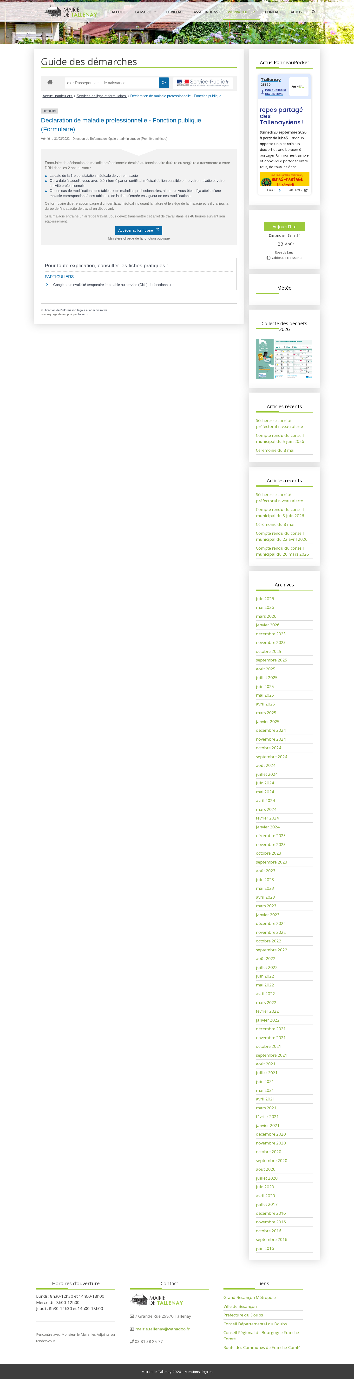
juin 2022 (265, 976)
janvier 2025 (268, 721)
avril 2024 (265, 800)
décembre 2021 (271, 1028)
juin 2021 (265, 1081)
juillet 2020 (267, 1178)
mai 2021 (265, 1090)
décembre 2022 (271, 923)
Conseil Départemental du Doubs (255, 1324)
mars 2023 (266, 906)
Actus (296, 12)
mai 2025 (265, 695)
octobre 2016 (268, 1230)
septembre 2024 (271, 756)
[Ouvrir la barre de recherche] (314, 12)
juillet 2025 (267, 677)
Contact (273, 12)
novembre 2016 (271, 1222)
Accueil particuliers (58, 96)
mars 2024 (266, 809)
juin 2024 (265, 783)
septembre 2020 (271, 1160)
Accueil (118, 12)
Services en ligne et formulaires (102, 96)
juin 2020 (265, 1186)
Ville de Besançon (240, 1306)
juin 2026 (265, 598)
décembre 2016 (271, 1213)
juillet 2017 (267, 1204)
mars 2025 (266, 712)
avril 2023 (265, 897)
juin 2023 (265, 879)
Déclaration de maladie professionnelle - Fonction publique (175, 96)
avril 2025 (265, 704)
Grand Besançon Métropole (249, 1297)
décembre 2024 (271, 730)
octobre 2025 (268, 651)
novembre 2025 (271, 642)
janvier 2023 (268, 914)
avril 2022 (265, 993)
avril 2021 (265, 1099)
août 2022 (265, 958)
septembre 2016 (271, 1239)
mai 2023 (265, 888)
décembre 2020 (271, 1134)
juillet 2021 (267, 1072)
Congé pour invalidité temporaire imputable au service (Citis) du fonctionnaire (113, 285)
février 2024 (267, 818)
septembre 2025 (271, 660)
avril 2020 (265, 1195)
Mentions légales (198, 1371)
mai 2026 (265, 607)
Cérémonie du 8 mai (275, 450)
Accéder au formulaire (137, 230)
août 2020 (265, 1169)
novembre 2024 (271, 739)
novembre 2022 (271, 932)
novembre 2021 (271, 1037)
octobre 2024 (268, 747)
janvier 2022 (268, 1020)
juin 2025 (265, 686)
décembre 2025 (271, 633)
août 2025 (265, 669)
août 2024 (265, 765)
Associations (206, 12)
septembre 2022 (271, 950)
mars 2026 (266, 616)
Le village (175, 12)
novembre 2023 (271, 844)
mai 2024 (265, 791)
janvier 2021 (268, 1125)
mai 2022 (265, 985)
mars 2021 (266, 1108)
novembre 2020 (271, 1143)
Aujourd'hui (284, 226)
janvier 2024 (268, 827)
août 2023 (265, 870)
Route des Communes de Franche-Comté (262, 1347)
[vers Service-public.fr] (203, 83)
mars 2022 (266, 1002)
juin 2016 (265, 1248)
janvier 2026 (268, 625)
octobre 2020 (268, 1151)
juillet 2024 (267, 774)
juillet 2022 (267, 967)
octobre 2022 (268, 941)
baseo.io (83, 314)
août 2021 (265, 1064)
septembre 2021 (271, 1055)
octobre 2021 (268, 1046)
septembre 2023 (271, 862)
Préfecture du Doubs (243, 1315)
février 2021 (267, 1116)
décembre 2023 (271, 835)
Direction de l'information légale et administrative (75, 310)
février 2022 (267, 1011)
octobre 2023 (268, 853)
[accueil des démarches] (50, 81)
